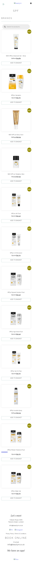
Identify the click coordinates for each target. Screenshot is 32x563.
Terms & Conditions (20, 533)
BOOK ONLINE (16, 537)
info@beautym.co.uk (16, 525)
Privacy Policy (10, 533)
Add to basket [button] (16, 63)
